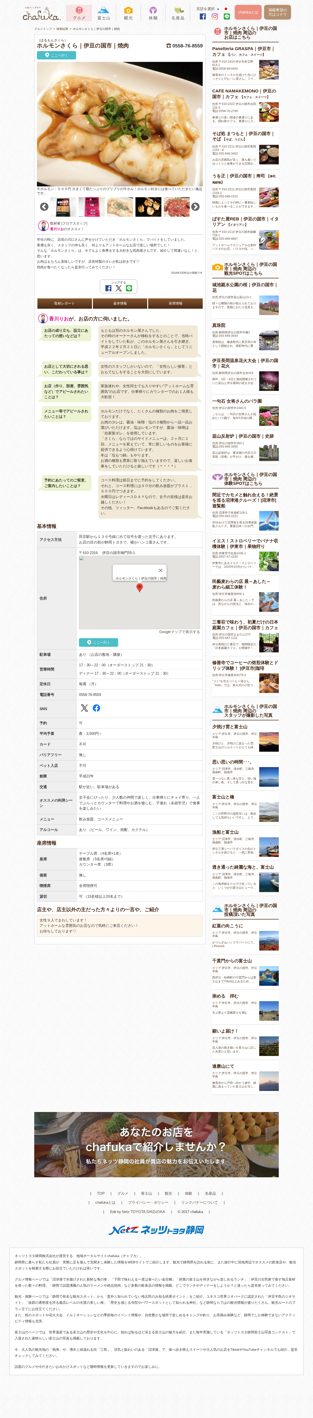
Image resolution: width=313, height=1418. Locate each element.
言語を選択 (208, 9)
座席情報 (175, 303)
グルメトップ (43, 29)
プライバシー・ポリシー (148, 1202)
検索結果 (62, 29)
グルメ (122, 1193)
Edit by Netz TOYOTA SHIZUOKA (137, 1212)
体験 (188, 1193)
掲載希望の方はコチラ (277, 12)
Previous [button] (44, 207)
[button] (139, 587)
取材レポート (64, 303)
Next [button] (195, 207)
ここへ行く (59, 55)
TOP (101, 1193)
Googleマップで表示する (179, 632)
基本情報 (120, 303)
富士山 (146, 1193)
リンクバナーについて (199, 1202)
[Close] (161, 570)
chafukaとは (248, 12)
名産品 (210, 1193)
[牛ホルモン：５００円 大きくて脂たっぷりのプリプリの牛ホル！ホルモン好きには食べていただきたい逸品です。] (120, 124)
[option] (120, 129)
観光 (168, 1193)
